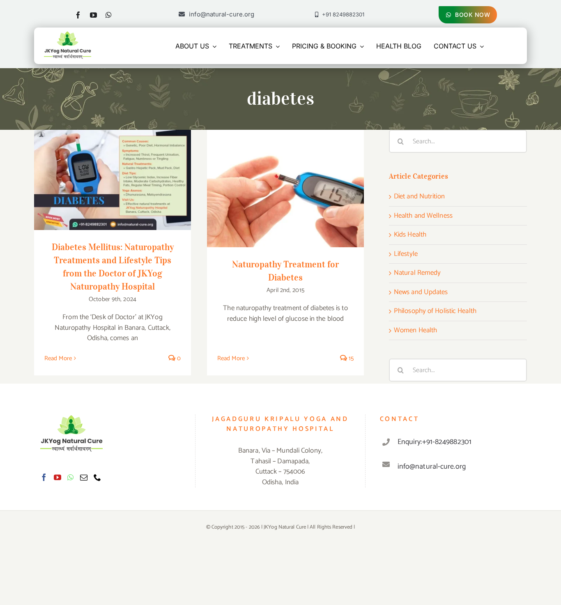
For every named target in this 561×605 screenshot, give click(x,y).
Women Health (415, 330)
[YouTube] (57, 477)
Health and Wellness (423, 216)
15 (350, 358)
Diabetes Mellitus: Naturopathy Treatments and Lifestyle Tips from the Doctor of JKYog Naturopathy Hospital (113, 162)
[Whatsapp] (70, 477)
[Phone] (97, 477)
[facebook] (78, 15)
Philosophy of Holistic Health (435, 311)
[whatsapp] (109, 15)
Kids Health (410, 235)
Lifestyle (406, 254)
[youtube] (93, 15)
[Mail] (83, 477)
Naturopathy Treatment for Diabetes (286, 181)
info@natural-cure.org (432, 466)
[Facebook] (44, 477)
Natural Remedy (417, 273)
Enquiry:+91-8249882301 (434, 442)
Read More (58, 358)
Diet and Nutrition (419, 196)
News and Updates (421, 292)
